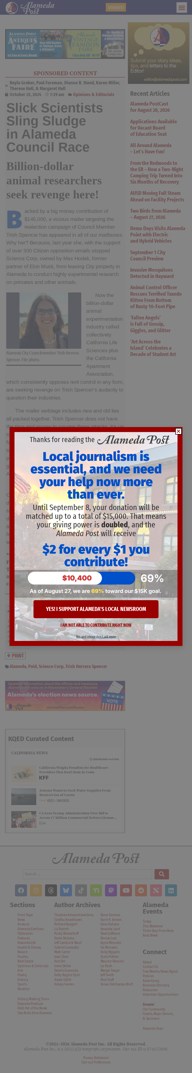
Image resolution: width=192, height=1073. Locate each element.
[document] (96, 536)
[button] (178, 431)
